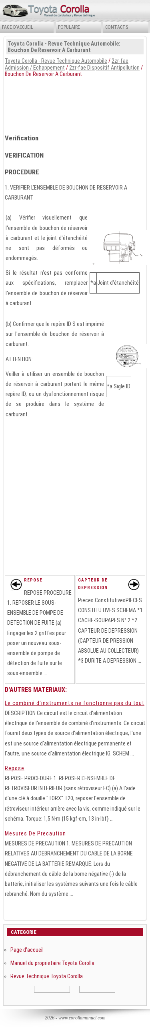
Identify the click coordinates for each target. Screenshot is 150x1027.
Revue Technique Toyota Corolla (46, 976)
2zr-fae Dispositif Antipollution (104, 67)
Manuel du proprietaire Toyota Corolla (52, 963)
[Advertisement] (75, 103)
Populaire (69, 27)
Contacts (116, 27)
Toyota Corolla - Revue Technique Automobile (56, 61)
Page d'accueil (17, 27)
